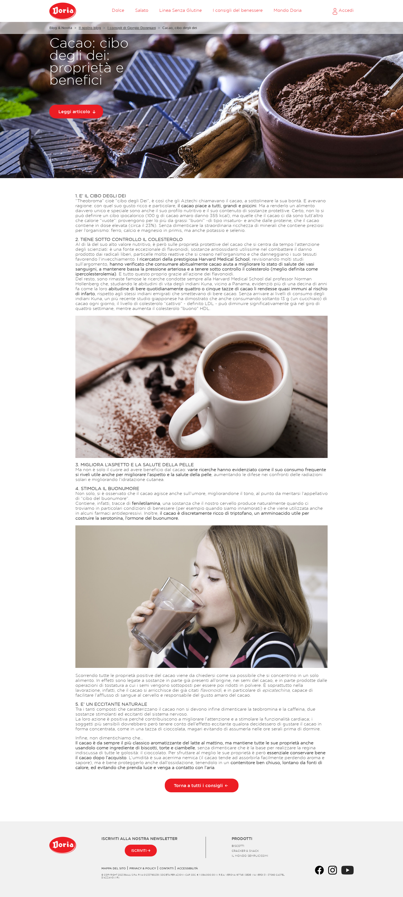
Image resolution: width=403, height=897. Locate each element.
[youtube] (347, 869)
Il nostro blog (90, 27)
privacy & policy (142, 868)
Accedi (345, 10)
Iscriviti (139, 850)
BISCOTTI (238, 845)
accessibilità (187, 868)
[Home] (62, 11)
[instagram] (332, 869)
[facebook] (319, 869)
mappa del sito (113, 868)
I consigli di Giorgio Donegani (131, 27)
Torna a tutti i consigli (198, 785)
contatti (167, 868)
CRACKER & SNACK (245, 850)
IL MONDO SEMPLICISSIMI (250, 855)
